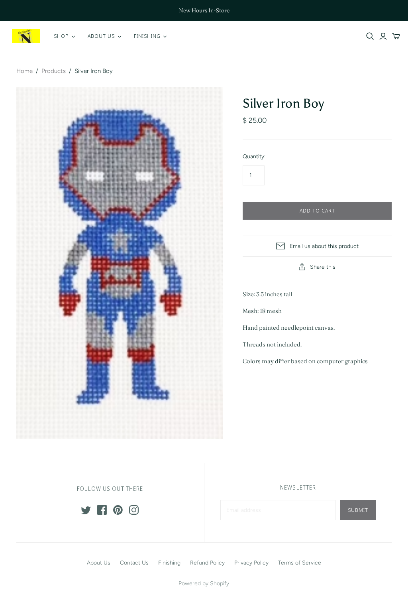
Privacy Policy (251, 562)
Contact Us (134, 562)
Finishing (169, 562)
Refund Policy (207, 562)
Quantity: (254, 156)
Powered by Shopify (203, 583)
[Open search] (370, 36)
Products (53, 71)
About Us (98, 562)
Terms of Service (299, 562)
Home (24, 71)
